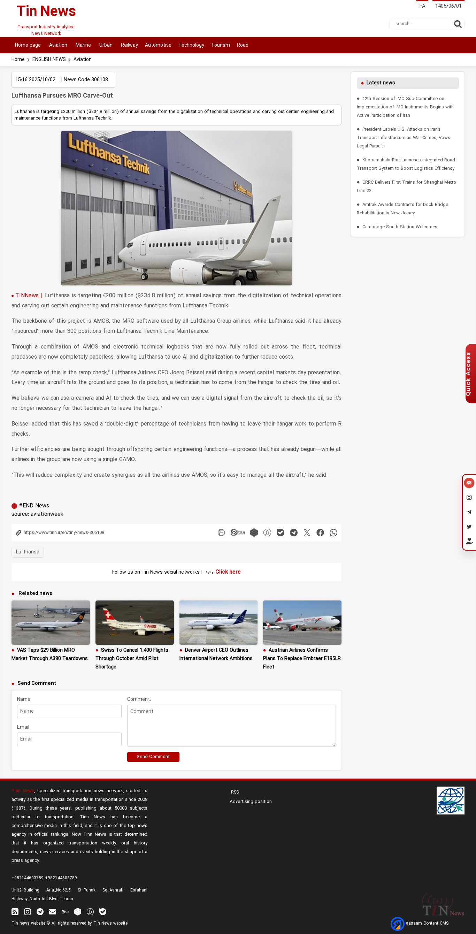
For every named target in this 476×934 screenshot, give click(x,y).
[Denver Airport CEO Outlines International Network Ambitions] (218, 622)
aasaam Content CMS (426, 923)
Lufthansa (27, 552)
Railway (129, 45)
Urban (105, 45)
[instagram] (27, 911)
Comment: (139, 699)
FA (422, 6)
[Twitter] (469, 527)
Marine (82, 45)
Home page (28, 45)
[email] (52, 911)
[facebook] (320, 532)
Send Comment (153, 756)
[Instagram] (469, 498)
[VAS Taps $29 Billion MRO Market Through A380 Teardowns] (50, 622)
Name (23, 699)
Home (18, 59)
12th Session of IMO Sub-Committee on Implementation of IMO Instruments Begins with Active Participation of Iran (405, 107)
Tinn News (22, 791)
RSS (234, 792)
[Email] (469, 484)
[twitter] (307, 532)
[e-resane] (451, 800)
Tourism (220, 45)
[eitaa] (238, 532)
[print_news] (221, 532)
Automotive (158, 45)
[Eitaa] (65, 911)
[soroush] (267, 532)
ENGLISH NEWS (49, 59)
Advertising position (251, 801)
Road (242, 45)
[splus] (90, 911)
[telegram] (294, 532)
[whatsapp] (333, 532)
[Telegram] (469, 513)
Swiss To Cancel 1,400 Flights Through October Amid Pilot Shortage (131, 659)
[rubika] (254, 532)
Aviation (57, 45)
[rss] (14, 911)
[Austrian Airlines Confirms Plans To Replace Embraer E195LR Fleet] (302, 622)
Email (23, 727)
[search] (458, 24)
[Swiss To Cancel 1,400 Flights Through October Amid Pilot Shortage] (134, 622)
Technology (191, 45)
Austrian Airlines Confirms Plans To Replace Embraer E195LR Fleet (302, 659)
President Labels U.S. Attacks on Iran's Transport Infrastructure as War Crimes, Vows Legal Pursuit (403, 138)
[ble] (280, 532)
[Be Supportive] (469, 542)
